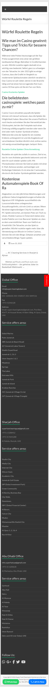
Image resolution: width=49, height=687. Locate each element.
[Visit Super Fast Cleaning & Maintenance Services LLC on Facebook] (14, 662)
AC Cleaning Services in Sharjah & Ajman (20, 253)
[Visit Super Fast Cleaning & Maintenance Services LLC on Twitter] (18, 662)
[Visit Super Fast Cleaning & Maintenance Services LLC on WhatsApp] (3, 662)
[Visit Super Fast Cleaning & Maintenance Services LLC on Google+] (9, 662)
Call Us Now (38, 681)
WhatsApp (12, 681)
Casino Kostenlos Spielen (13, 92)
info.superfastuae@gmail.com (14, 563)
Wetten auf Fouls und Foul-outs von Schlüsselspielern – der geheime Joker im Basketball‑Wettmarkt (20, 264)
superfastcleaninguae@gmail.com (15, 428)
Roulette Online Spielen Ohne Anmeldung (21, 149)
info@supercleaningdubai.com (14, 289)
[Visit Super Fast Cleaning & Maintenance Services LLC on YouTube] (23, 662)
